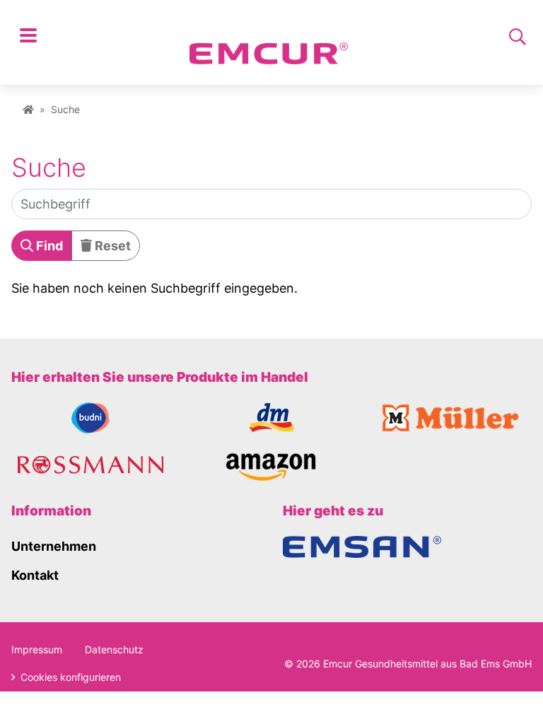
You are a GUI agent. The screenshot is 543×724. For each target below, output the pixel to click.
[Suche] (517, 37)
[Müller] (452, 416)
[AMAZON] (272, 465)
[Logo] (268, 37)
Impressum (36, 649)
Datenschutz (114, 649)
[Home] (28, 109)
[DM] (272, 416)
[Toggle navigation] (28, 37)
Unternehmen (53, 546)
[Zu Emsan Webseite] (362, 546)
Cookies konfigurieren (69, 677)
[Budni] (90, 416)
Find (48, 245)
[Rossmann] (90, 466)
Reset (111, 245)
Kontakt (35, 575)
